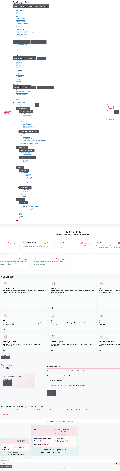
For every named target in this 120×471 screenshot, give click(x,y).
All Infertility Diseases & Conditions (25, 36)
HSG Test (18, 50)
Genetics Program (20, 20)
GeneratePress (69, 421)
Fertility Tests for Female (20, 42)
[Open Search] (116, 112)
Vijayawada (19, 62)
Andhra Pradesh (18, 58)
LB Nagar (18, 73)
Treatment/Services (23, 108)
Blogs (26, 87)
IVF (17, 12)
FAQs (33, 87)
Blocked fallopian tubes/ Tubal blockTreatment (28, 32)
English (18, 97)
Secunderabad (20, 75)
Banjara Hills (19, 76)
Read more (11, 264)
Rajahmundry (19, 64)
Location (20, 167)
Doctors (18, 165)
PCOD (17, 26)
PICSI (17, 16)
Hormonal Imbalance (21, 34)
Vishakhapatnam (20, 60)
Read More (5, 414)
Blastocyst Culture (20, 18)
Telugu (18, 99)
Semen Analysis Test (21, 44)
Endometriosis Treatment (22, 31)
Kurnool (18, 67)
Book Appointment (6, 466)
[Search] (37, 105)
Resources (20, 199)
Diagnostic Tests (22, 147)
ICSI (17, 15)
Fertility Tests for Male (37, 42)
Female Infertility (20, 10)
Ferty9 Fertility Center (21, 2)
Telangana (30, 58)
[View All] (51, 395)
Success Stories (48, 87)
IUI (17, 13)
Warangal (18, 81)
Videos (39, 87)
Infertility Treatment (19, 6)
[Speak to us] (7, 384)
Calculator (17, 87)
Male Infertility (19, 9)
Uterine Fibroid (20, 29)
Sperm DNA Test (20, 46)
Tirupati (18, 65)
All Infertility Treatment (22, 23)
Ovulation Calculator (21, 94)
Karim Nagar (19, 79)
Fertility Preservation (21, 21)
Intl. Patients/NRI (22, 221)
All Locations (41, 58)
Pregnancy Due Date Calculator (24, 91)
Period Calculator (20, 89)
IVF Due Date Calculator (22, 93)
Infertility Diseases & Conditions (37, 6)
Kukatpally (18, 71)
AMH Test (18, 49)
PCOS (17, 28)
